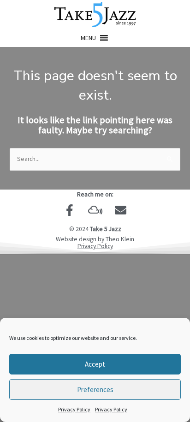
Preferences (95, 389)
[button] (88, 38)
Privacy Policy (74, 409)
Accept (95, 364)
